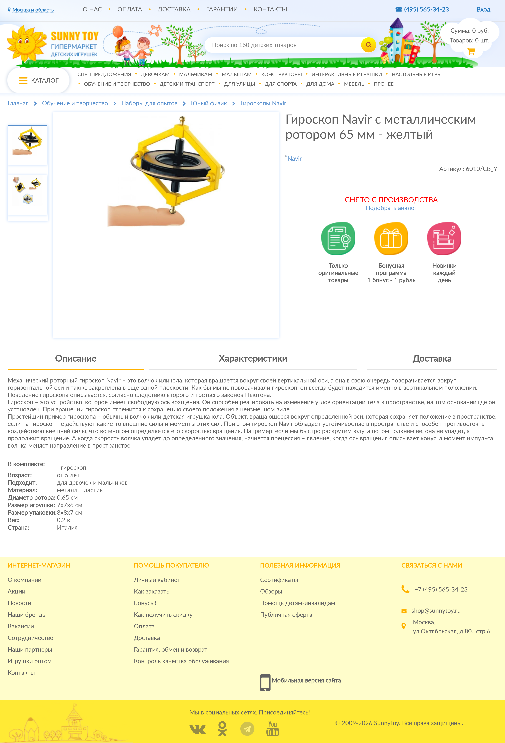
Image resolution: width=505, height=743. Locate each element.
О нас (92, 10)
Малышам (237, 74)
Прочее (384, 84)
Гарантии (222, 10)
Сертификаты (279, 580)
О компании (24, 580)
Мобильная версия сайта (306, 681)
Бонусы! (145, 603)
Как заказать (151, 592)
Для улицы (239, 84)
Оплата (129, 10)
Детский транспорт (187, 84)
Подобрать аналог (391, 208)
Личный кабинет (157, 580)
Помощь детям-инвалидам (297, 603)
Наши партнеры (30, 650)
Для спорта (281, 84)
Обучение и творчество (117, 84)
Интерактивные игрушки (347, 74)
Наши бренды (27, 615)
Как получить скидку (163, 615)
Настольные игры (417, 74)
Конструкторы (281, 74)
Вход (483, 10)
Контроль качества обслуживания (181, 661)
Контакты (270, 10)
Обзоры (271, 592)
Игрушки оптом (30, 661)
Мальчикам (195, 74)
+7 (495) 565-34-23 (441, 590)
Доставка (174, 10)
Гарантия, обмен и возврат (170, 650)
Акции (16, 592)
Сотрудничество (30, 638)
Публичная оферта (286, 615)
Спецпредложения (104, 74)
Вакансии (21, 626)
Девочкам (155, 74)
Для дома (320, 84)
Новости (19, 603)
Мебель (354, 84)
